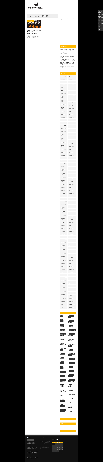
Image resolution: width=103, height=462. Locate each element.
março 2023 (63, 199)
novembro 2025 (63, 101)
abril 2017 (71, 190)
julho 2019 (71, 105)
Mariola (71, 326)
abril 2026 (63, 87)
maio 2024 (63, 158)
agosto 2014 (71, 293)
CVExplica (62, 330)
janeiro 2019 (71, 123)
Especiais (62, 353)
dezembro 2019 (71, 88)
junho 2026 (63, 82)
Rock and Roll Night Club (71, 380)
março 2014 (71, 301)
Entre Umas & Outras (63, 349)
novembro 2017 (71, 168)
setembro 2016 (71, 213)
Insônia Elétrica (62, 386)
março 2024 (63, 163)
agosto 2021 (63, 260)
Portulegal (71, 370)
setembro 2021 (63, 257)
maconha (45, 442)
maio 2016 (71, 225)
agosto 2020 (63, 298)
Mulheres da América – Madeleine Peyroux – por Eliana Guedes (67, 60)
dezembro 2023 (63, 170)
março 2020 (71, 79)
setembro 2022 (63, 219)
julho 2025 (63, 114)
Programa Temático (71, 375)
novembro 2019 (71, 92)
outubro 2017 (72, 172)
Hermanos (62, 376)
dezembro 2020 (63, 284)
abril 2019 (71, 114)
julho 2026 (63, 79)
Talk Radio (71, 398)
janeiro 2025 (63, 131)
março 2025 (63, 125)
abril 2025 (63, 123)
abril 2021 (63, 272)
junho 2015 (71, 260)
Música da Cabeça (71, 340)
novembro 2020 (63, 288)
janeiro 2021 (63, 280)
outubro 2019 (72, 95)
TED (70, 402)
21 (54, 449)
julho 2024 (63, 152)
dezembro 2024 (63, 135)
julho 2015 (71, 257)
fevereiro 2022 (64, 239)
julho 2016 (71, 219)
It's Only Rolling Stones (63, 391)
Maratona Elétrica (71, 321)
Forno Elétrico (61, 367)
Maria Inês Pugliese (63, 62)
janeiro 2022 (63, 242)
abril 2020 (71, 76)
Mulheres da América (71, 335)
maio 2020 (63, 307)
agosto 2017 (71, 178)
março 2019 (71, 117)
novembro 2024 (63, 139)
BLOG (61, 315)
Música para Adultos (71, 345)
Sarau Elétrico (70, 386)
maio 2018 (71, 149)
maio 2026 (63, 84)
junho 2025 (63, 117)
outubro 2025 (63, 104)
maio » (61, 453)
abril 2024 (63, 161)
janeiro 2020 (71, 84)
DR (46, 438)
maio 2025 (63, 120)
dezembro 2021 (63, 246)
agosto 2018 (71, 140)
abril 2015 (71, 266)
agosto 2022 (63, 222)
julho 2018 (71, 143)
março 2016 (71, 231)
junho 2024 (63, 155)
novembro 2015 (71, 244)
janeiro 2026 (63, 93)
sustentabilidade (46, 447)
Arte (40, 437)
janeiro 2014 (71, 307)
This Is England (70, 407)
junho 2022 (63, 228)
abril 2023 (63, 196)
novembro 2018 (71, 130)
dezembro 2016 (71, 202)
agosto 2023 (63, 184)
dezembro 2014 (71, 278)
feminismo (42, 440)
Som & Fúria (72, 394)
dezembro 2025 (63, 97)
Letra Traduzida (62, 405)
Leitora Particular (62, 400)
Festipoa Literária (62, 362)
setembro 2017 (71, 175)
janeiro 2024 (63, 166)
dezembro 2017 (71, 164)
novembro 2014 (71, 282)
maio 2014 (71, 295)
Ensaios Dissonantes (62, 344)
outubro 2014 (72, 286)
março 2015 (71, 269)
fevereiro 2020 (72, 82)
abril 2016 (71, 228)
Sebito (70, 390)
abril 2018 (71, 152)
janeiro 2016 (71, 237)
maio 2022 (63, 231)
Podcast (30, 21)
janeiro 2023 (63, 204)
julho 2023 (63, 187)
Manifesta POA (71, 316)
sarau (46, 446)
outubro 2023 (63, 177)
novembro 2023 (63, 174)
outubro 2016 (72, 210)
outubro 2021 (63, 253)
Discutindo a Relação (63, 335)
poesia (45, 444)
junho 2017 (71, 184)
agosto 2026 (63, 76)
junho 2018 (71, 146)
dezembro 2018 (71, 126)
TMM (70, 411)
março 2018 (71, 155)
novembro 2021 (63, 250)
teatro (41, 448)
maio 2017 (71, 187)
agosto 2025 (63, 111)
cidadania (43, 437)
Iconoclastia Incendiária (63, 380)
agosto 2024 (63, 149)
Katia (61, 395)
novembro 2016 (71, 206)
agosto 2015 (71, 255)
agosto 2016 (71, 216)
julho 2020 (63, 301)
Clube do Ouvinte (62, 325)
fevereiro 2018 (72, 158)
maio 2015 (71, 263)
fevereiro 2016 (72, 234)
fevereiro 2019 (72, 120)
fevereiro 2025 (64, 128)
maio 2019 (71, 111)
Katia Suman (62, 55)
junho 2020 (63, 304)
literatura (41, 442)
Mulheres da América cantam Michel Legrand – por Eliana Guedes (67, 56)
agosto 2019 (71, 102)
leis (49, 441)
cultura (44, 438)
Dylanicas (62, 339)
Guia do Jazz (63, 372)
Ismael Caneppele (43, 441)
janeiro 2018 (71, 161)
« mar (54, 453)
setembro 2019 (71, 99)
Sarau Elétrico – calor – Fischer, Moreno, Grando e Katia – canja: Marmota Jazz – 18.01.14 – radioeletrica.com (67, 51)
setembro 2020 (63, 295)
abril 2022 (63, 234)
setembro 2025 (63, 108)
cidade (46, 437)
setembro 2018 (71, 137)
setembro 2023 (63, 181)
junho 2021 (63, 266)
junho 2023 (63, 190)
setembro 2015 (71, 251)
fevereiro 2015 (72, 272)
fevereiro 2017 (72, 196)
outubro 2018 (72, 134)
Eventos (62, 357)
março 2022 (63, 237)
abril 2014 (71, 298)
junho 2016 (71, 222)
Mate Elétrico (72, 330)
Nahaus (71, 349)
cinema (41, 438)
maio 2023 (63, 193)
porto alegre (42, 446)
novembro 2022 (63, 212)
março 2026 (63, 90)
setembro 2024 (63, 146)
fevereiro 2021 (64, 277)
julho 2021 (63, 263)
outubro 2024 (63, 142)
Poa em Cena (72, 362)
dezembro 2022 (63, 208)
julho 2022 (63, 225)
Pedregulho (71, 358)
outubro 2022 (63, 215)
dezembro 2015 (71, 240)
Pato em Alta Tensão (71, 354)
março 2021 (63, 275)
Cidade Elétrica (61, 320)
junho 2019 (71, 108)
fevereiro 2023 (64, 201)
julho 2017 (71, 181)
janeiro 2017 (71, 199)
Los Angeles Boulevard (63, 410)
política (48, 444)
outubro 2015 (72, 248)
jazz (47, 441)
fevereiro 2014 (72, 304)
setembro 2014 (71, 289)
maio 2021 (63, 269)
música (44, 443)
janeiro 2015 (71, 275)
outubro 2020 (63, 291)
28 (54, 451)
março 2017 (71, 193)
